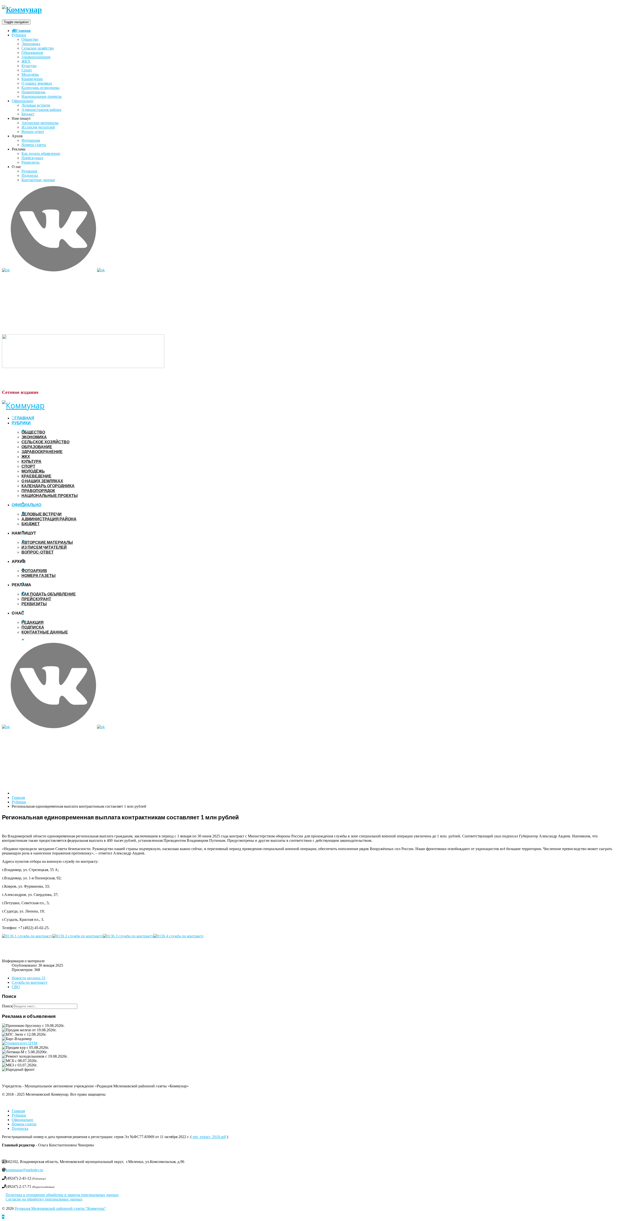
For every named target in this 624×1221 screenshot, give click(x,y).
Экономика (30, 44)
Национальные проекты (41, 96)
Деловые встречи (35, 105)
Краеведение (32, 79)
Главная (23, 30)
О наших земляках (36, 83)
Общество (29, 39)
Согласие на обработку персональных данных (44, 1199)
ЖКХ (25, 61)
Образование (32, 52)
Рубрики (19, 35)
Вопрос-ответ (32, 131)
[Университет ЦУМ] (19, 1043)
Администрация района (41, 110)
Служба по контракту (30, 982)
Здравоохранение (35, 57)
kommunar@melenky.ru (24, 1170)
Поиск (7, 1006)
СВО (16, 987)
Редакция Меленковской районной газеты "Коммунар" (60, 1208)
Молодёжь (30, 74)
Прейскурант (32, 158)
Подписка (29, 175)
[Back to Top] (3, 1217)
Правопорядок (33, 92)
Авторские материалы (39, 123)
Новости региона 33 (28, 978)
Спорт (26, 70)
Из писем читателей (38, 127)
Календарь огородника (40, 88)
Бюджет (27, 114)
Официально (22, 101)
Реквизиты (30, 162)
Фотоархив (30, 140)
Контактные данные (38, 180)
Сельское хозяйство (37, 48)
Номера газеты (33, 145)
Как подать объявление (40, 153)
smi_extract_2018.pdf (209, 1137)
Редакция (29, 171)
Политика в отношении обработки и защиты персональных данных (62, 1195)
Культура (28, 66)
